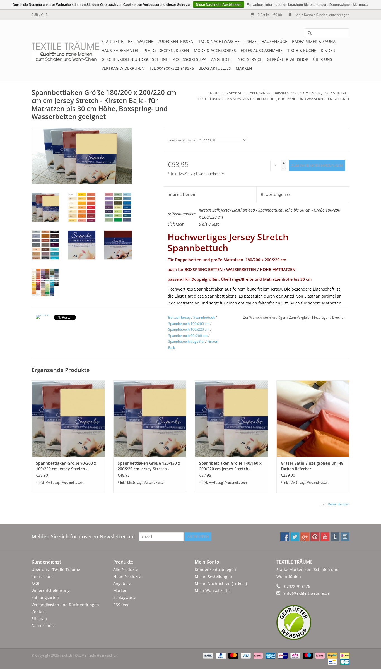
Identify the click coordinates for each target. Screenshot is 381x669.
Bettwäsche (140, 41)
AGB (35, 583)
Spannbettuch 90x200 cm (188, 335)
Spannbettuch (204, 317)
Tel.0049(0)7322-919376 (171, 68)
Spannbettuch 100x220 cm (188, 329)
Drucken (338, 317)
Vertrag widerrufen (123, 68)
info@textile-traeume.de (307, 593)
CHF (44, 14)
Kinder (328, 50)
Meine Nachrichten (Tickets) (221, 583)
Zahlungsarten (45, 597)
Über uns (322, 59)
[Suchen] (307, 33)
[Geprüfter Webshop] (313, 622)
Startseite (112, 41)
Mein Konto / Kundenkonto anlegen (322, 14)
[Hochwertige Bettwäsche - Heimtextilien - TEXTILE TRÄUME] (66, 51)
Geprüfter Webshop (287, 59)
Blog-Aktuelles (215, 68)
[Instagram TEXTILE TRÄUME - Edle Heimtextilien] (345, 536)
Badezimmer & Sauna (314, 41)
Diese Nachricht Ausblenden (218, 5)
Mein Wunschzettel (213, 590)
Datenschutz (43, 625)
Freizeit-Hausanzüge (265, 41)
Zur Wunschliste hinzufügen (265, 317)
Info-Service (249, 59)
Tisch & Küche (301, 50)
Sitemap (39, 618)
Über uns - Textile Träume (56, 569)
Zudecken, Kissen (176, 41)
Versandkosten (212, 173)
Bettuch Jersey (179, 317)
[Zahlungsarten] (207, 655)
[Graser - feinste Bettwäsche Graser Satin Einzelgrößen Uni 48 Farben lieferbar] (313, 418)
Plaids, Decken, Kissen (166, 50)
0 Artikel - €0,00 (270, 14)
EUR (35, 14)
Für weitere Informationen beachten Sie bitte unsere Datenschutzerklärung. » (307, 5)
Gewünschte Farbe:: (184, 140)
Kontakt (39, 611)
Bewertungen (275, 194)
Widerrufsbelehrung (51, 590)
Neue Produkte (127, 576)
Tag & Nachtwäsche (219, 41)
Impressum (42, 576)
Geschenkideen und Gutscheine (135, 59)
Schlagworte (124, 597)
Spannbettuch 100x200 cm (188, 323)
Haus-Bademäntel (120, 50)
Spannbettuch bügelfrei (186, 341)
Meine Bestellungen (213, 576)
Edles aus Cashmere (262, 50)
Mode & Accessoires (215, 50)
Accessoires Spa (189, 59)
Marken (244, 68)
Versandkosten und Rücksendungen (65, 604)
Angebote (221, 59)
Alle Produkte (125, 569)
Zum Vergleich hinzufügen (309, 317)
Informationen (181, 194)
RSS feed (121, 604)
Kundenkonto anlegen (215, 569)
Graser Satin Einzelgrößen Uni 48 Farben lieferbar (312, 466)
